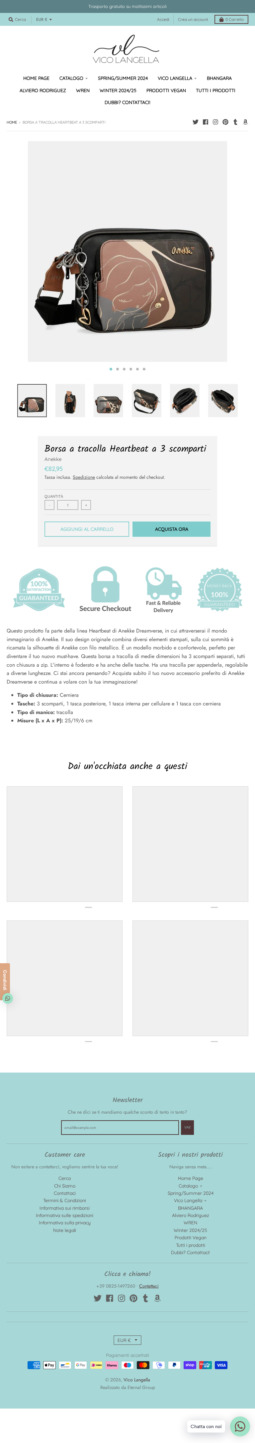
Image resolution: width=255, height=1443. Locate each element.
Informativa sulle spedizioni (64, 1215)
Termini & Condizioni (64, 1200)
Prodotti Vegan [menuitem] (166, 90)
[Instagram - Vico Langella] (215, 122)
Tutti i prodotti (190, 1245)
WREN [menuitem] (83, 90)
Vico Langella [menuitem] (175, 78)
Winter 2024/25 (190, 1230)
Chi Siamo (64, 1186)
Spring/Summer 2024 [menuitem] (123, 78)
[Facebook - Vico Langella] (206, 122)
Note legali (64, 1230)
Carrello (234, 19)
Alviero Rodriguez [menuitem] (43, 90)
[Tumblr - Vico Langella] (235, 122)
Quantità (53, 496)
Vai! (187, 1127)
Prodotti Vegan (191, 1238)
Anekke (52, 459)
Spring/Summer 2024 (190, 1193)
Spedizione (84, 477)
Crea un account (193, 19)
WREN (190, 1223)
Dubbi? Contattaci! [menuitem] (127, 102)
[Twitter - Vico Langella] (196, 122)
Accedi (163, 19)
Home (12, 122)
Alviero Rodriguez (190, 1215)
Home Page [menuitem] (36, 78)
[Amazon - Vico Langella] (245, 122)
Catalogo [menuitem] (71, 78)
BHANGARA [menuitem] (219, 78)
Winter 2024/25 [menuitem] (118, 90)
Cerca (64, 1178)
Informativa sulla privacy (65, 1223)
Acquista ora (171, 529)
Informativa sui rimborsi (65, 1208)
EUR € (41, 20)
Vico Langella (188, 1200)
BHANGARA (190, 1208)
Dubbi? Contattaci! (190, 1252)
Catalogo (188, 1186)
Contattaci (65, 1193)
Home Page (190, 1178)
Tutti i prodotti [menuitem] (215, 90)
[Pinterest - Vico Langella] (225, 122)
